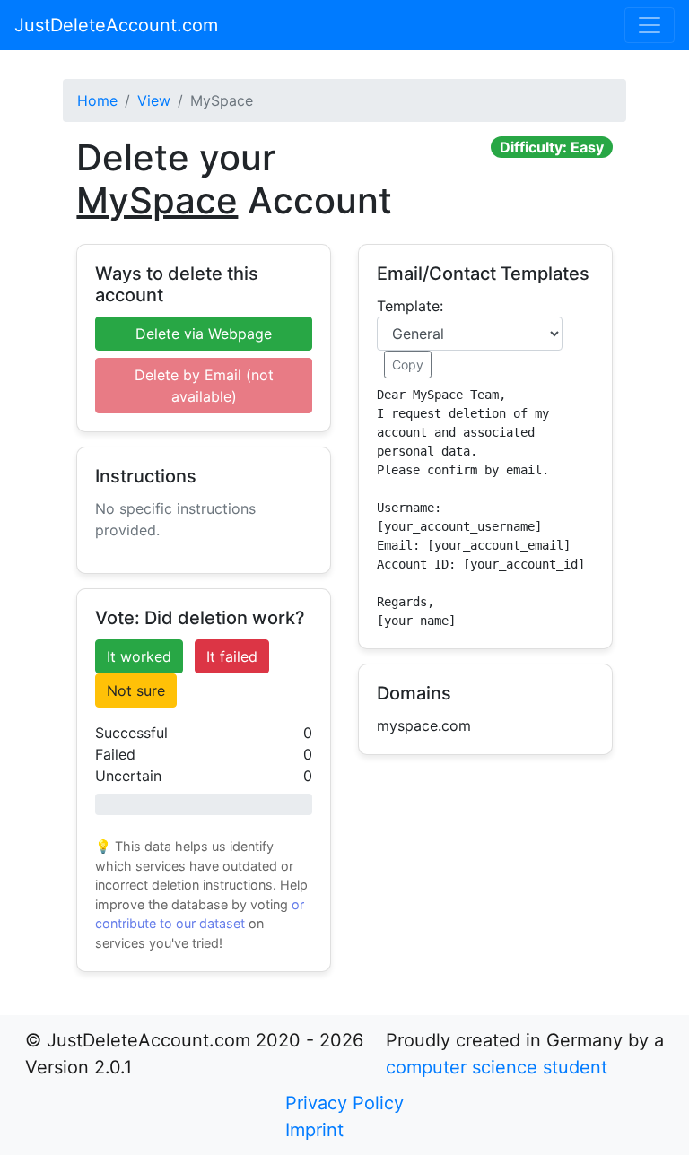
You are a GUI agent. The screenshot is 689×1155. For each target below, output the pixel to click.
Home (97, 100)
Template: (410, 306)
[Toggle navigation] (649, 25)
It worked (139, 656)
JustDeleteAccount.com (116, 25)
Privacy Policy (344, 1103)
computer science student (496, 1067)
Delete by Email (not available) (204, 385)
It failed (231, 656)
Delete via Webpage (203, 334)
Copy (407, 364)
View (153, 100)
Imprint (314, 1130)
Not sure (136, 690)
